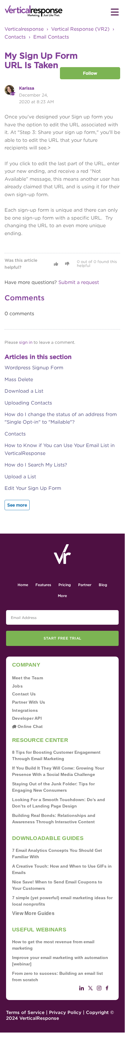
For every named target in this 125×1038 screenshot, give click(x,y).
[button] (56, 264)
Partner (84, 584)
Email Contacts (51, 37)
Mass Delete (19, 379)
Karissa (26, 88)
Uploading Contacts (28, 403)
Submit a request (78, 282)
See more (17, 505)
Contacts (15, 37)
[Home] (33, 11)
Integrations (25, 710)
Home (23, 584)
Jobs (17, 686)
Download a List (24, 391)
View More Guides (33, 913)
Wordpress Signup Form (34, 367)
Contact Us (24, 693)
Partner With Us (28, 702)
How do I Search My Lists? (36, 465)
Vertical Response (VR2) (80, 29)
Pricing (64, 584)
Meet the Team (27, 677)
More (62, 595)
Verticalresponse (24, 29)
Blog (103, 584)
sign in (25, 342)
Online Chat (29, 726)
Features (43, 584)
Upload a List (20, 477)
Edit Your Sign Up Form (33, 488)
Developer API (27, 718)
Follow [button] (90, 73)
